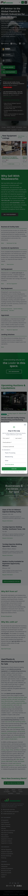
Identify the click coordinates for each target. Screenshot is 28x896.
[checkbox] (3, 453)
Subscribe (14, 468)
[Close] (25, 424)
